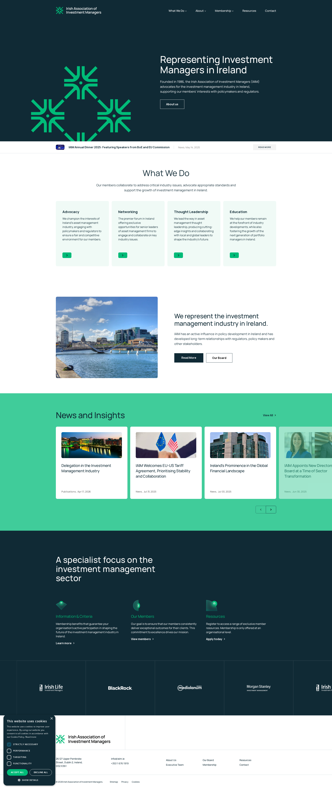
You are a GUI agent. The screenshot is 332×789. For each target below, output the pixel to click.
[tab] (142, 495)
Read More (264, 147)
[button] (29, 780)
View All (268, 415)
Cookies (136, 781)
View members (141, 639)
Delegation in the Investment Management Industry (86, 468)
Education (238, 211)
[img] (107, 337)
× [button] (51, 718)
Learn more (64, 643)
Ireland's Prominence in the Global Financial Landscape (239, 468)
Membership (224, 10)
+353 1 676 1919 (120, 763)
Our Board (219, 358)
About (201, 10)
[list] (166, 463)
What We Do (178, 10)
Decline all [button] (41, 772)
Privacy (124, 781)
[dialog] (29, 750)
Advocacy (70, 211)
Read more (30, 736)
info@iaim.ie (117, 758)
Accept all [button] (17, 772)
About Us (171, 760)
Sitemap (114, 781)
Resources (249, 10)
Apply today (214, 639)
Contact (270, 10)
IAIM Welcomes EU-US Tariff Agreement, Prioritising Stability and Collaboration (163, 471)
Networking (128, 211)
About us (172, 104)
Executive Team (175, 764)
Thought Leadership (191, 211)
